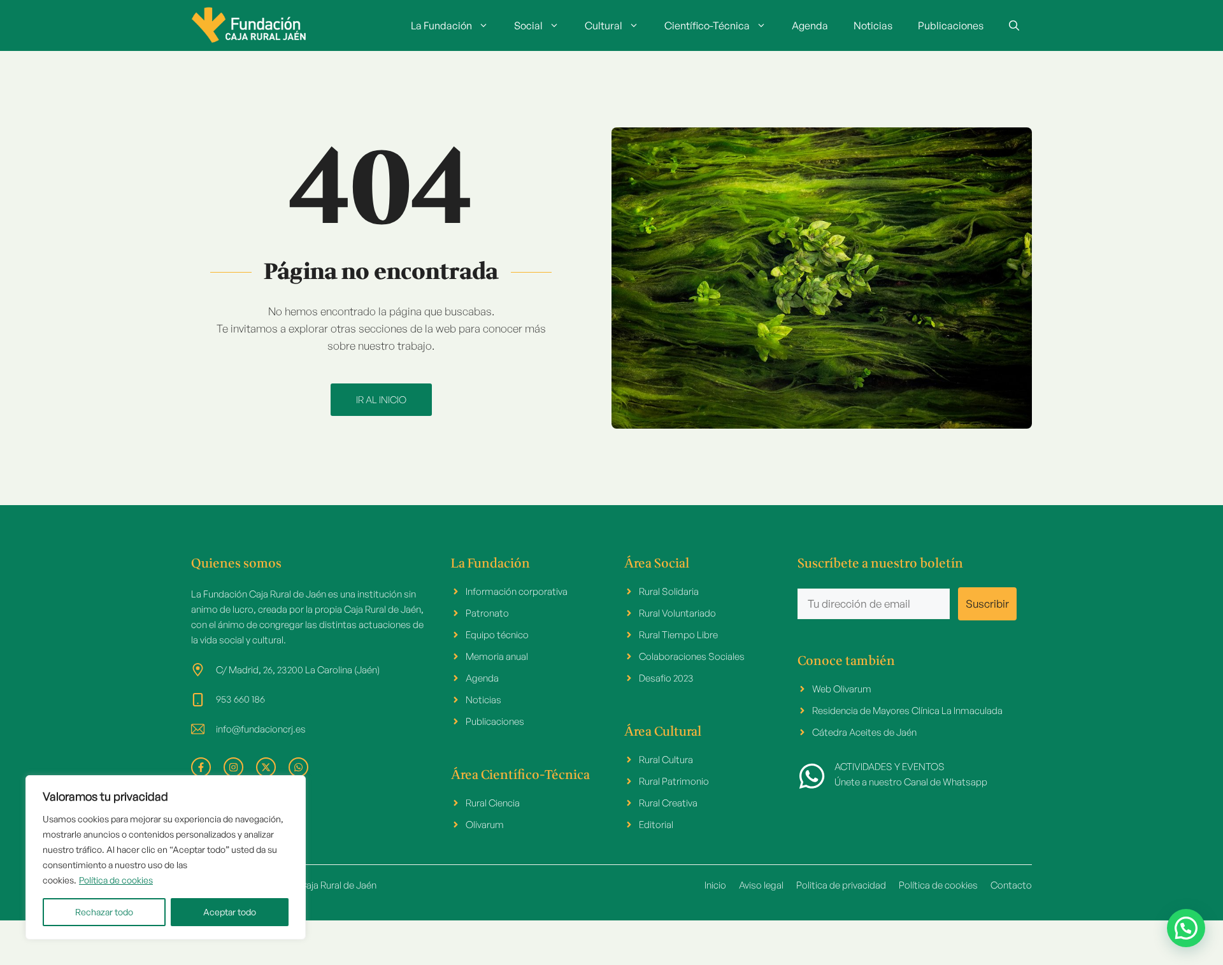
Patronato (487, 613)
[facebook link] (201, 767)
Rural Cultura (666, 760)
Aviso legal (761, 885)
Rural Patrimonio (674, 781)
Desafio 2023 (666, 678)
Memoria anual (497, 656)
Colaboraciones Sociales (692, 656)
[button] (1014, 25)
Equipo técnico (497, 635)
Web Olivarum (841, 689)
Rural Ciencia (493, 803)
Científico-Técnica (707, 25)
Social (528, 25)
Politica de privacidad (841, 885)
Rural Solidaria (669, 591)
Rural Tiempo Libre (678, 635)
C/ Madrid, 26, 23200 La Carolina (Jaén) (298, 670)
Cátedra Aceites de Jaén (864, 732)
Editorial (656, 824)
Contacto (1011, 885)
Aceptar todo (229, 911)
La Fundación (441, 25)
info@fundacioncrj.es (261, 729)
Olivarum (485, 824)
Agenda (810, 25)
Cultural (603, 25)
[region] (165, 857)
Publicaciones (950, 25)
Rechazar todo (104, 911)
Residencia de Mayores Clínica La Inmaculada (907, 710)
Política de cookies (116, 880)
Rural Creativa (668, 803)
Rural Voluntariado (677, 613)
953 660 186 (240, 699)
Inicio (715, 885)
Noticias (873, 25)
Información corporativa (517, 591)
